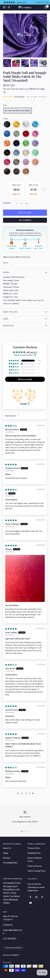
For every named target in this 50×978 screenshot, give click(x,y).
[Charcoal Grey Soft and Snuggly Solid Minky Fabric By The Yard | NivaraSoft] (16, 171)
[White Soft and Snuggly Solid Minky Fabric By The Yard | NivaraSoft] (26, 124)
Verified (23, 403)
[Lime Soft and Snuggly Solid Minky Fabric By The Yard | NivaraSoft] (26, 143)
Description (8, 325)
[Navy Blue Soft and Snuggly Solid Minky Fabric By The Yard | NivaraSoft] (16, 143)
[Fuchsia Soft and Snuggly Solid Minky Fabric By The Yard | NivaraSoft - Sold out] (26, 162)
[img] (11, 426)
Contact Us (8, 924)
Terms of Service (35, 866)
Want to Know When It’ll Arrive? (17, 257)
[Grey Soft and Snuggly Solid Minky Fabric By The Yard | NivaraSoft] (16, 162)
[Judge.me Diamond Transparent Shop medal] (30, 394)
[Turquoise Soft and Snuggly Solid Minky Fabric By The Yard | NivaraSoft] (35, 124)
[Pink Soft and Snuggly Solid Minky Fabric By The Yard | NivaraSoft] (35, 134)
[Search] (9, 7)
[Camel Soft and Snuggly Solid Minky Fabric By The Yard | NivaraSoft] (26, 171)
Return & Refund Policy (35, 859)
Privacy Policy (34, 848)
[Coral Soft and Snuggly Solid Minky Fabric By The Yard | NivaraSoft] (35, 162)
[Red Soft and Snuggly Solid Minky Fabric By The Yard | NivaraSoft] (26, 134)
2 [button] (21, 793)
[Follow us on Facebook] (30, 897)
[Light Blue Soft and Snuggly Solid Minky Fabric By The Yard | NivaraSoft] (16, 153)
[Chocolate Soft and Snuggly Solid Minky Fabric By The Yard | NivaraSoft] (7, 171)
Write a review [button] (25, 379)
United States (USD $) (13, 948)
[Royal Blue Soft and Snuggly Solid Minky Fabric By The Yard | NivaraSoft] (7, 134)
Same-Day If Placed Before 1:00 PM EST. (11, 889)
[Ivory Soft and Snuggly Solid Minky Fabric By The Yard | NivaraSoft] (26, 153)
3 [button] (26, 793)
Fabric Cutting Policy (37, 871)
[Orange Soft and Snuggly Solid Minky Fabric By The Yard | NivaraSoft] (7, 143)
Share (5, 262)
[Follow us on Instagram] (36, 897)
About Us (7, 848)
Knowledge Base (10, 862)
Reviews (6, 858)
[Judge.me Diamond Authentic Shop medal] (18, 394)
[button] (7, 63)
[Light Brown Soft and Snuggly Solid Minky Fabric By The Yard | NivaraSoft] (7, 153)
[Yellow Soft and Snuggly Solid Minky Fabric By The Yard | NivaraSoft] (16, 124)
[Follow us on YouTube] (30, 903)
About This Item (10, 312)
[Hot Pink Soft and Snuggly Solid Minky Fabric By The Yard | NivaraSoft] (7, 162)
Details (6, 272)
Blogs (5, 853)
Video (5, 319)
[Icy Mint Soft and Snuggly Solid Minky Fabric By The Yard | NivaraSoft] (35, 153)
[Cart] (45, 7)
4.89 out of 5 (31, 352)
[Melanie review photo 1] (25, 578)
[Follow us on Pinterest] (42, 897)
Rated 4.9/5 (21, 2)
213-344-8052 (9, 938)
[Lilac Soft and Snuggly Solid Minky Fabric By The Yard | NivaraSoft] (35, 143)
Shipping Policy (34, 853)
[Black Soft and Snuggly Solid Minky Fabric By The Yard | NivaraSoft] (7, 124)
